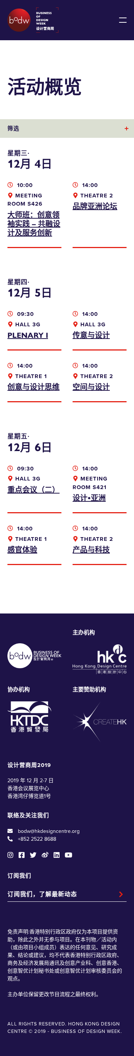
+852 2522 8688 (37, 839)
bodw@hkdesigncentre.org (49, 831)
